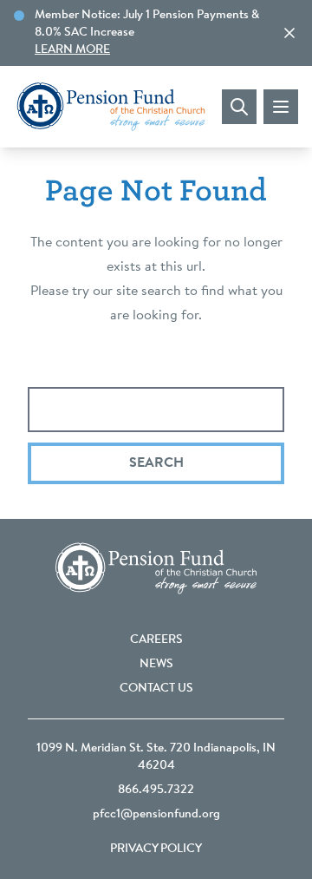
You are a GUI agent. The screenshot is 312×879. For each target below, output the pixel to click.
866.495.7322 (156, 790)
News (156, 665)
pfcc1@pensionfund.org (156, 815)
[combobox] (156, 409)
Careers (156, 640)
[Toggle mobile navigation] (280, 106)
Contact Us (156, 689)
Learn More (72, 50)
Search (156, 463)
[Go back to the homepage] (111, 107)
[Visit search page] (239, 106)
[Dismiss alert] (289, 33)
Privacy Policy (156, 849)
